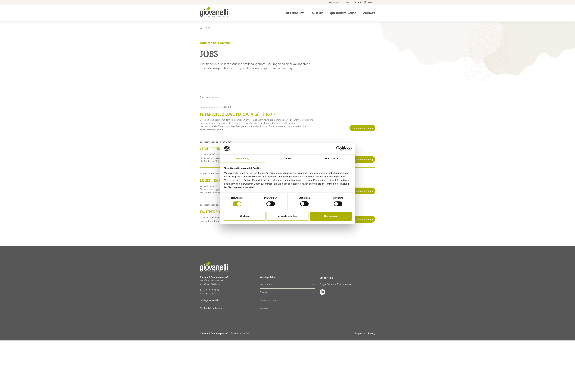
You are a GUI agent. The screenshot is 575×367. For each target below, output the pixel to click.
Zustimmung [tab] (242, 158)
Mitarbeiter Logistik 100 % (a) (238, 114)
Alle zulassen (331, 216)
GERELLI (371, 2)
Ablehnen (244, 216)
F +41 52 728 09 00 (209, 293)
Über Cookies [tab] (332, 158)
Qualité (317, 13)
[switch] (270, 204)
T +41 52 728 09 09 (210, 290)
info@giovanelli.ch (209, 300)
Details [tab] (287, 158)
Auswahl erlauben (287, 216)
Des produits (295, 13)
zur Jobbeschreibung (362, 128)
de (358, 2)
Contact (369, 13)
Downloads (334, 2)
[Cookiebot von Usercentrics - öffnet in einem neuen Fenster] (338, 148)
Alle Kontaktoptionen (211, 308)
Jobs (347, 2)
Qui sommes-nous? (343, 13)
